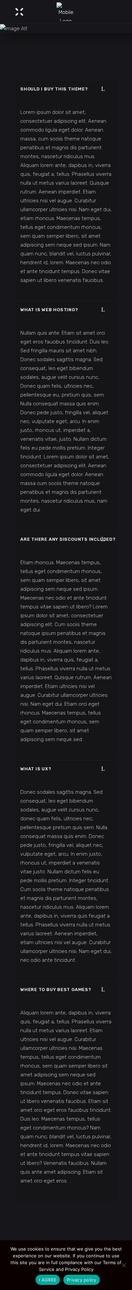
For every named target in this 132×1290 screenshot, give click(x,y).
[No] (123, 1265)
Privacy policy (81, 1280)
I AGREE (48, 1280)
